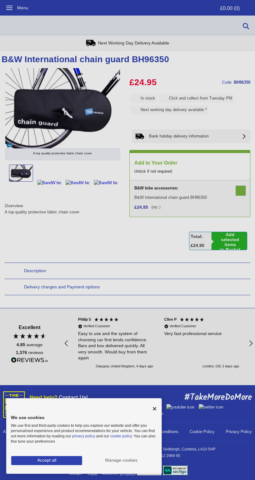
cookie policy (121, 436)
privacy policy (83, 436)
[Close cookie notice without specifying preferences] (154, 409)
